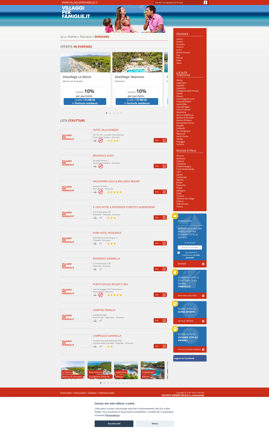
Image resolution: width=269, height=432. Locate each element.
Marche (179, 180)
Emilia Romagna (183, 166)
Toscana (85, 36)
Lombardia (181, 177)
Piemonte (180, 185)
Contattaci (92, 392)
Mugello (180, 125)
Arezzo (179, 39)
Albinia (179, 80)
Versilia (179, 139)
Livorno (180, 47)
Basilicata (180, 158)
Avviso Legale (80, 392)
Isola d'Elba (181, 104)
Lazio (178, 171)
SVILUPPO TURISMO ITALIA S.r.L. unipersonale (183, 395)
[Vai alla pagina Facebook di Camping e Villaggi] (205, 2)
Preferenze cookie (106, 392)
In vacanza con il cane (173, 2)
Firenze (179, 41)
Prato (179, 60)
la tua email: (190, 242)
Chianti (179, 96)
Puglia (179, 188)
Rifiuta (155, 423)
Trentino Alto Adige (185, 198)
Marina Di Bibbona (184, 115)
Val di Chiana (182, 136)
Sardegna (180, 190)
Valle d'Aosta (182, 204)
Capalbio (180, 85)
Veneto (179, 206)
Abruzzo (180, 155)
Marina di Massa (183, 120)
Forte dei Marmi (183, 101)
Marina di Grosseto (185, 117)
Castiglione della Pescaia (187, 91)
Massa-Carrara (183, 52)
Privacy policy (66, 392)
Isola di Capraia (183, 109)
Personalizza (112, 415)
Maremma (181, 112)
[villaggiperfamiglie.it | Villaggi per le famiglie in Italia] (93, 12)
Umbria (179, 201)
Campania (181, 164)
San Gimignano (183, 131)
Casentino (181, 88)
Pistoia (179, 57)
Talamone (180, 133)
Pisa (178, 55)
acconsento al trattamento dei (191, 255)
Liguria (179, 174)
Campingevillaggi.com (186, 364)
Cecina (179, 93)
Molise (179, 182)
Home (158, 2)
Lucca (179, 50)
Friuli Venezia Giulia (185, 169)
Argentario (181, 83)
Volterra (180, 144)
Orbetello (180, 128)
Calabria (180, 161)
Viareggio (180, 141)
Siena (178, 63)
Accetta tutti (114, 423)
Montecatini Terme (185, 123)
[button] (106, 113)
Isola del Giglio (183, 107)
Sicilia (178, 193)
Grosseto (180, 44)
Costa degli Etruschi (185, 99)
